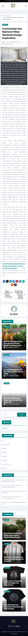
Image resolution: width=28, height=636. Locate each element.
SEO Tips (4, 448)
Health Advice (6, 464)
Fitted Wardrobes (8, 44)
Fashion (7, 544)
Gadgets (4, 452)
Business (7, 567)
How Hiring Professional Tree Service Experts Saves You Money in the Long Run (13, 344)
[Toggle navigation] (2, 6)
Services (5, 24)
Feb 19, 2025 (15, 404)
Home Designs (6, 444)
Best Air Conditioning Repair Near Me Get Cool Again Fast (13, 400)
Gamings (4, 468)
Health (6, 520)
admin (8, 42)
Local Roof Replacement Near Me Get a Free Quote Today (13, 372)
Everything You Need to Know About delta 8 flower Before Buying (13, 480)
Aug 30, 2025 (15, 347)
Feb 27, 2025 (15, 375)
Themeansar (14, 634)
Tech (3, 440)
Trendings (4, 460)
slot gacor (4, 428)
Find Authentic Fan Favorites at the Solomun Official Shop (12, 497)
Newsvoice (22, 631)
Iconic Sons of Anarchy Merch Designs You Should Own (13, 583)
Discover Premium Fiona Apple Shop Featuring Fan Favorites (12, 486)
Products (4, 456)
